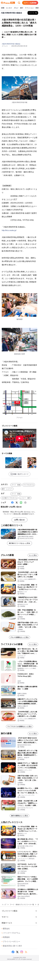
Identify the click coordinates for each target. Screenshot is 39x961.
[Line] (21, 502)
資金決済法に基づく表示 (12, 946)
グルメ (16, 8)
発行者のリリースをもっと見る (19, 543)
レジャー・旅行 (25, 498)
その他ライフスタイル (9, 498)
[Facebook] (12, 502)
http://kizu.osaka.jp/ (9, 230)
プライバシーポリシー (11, 941)
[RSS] (26, 952)
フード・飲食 (15, 485)
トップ (4, 904)
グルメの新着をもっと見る (19, 637)
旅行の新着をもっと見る (19, 816)
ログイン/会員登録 (30, 3)
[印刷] (25, 502)
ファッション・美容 (32, 8)
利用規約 (6, 937)
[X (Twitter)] (17, 502)
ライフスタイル (28, 485)
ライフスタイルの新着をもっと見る (19, 726)
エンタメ (9, 8)
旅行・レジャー (7, 489)
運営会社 (6, 929)
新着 (2, 8)
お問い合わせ (19, 520)
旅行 (21, 8)
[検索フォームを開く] (19, 3)
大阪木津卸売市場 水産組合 (11, 44)
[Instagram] (21, 952)
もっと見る (33, 555)
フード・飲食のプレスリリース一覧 (22, 904)
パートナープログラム (11, 933)
